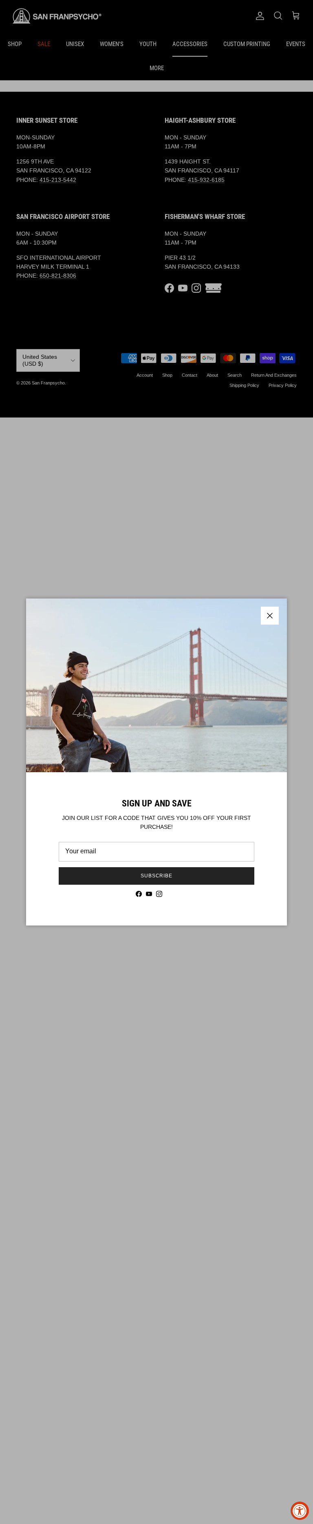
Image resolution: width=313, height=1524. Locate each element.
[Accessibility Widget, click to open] (300, 1511)
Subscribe (157, 876)
